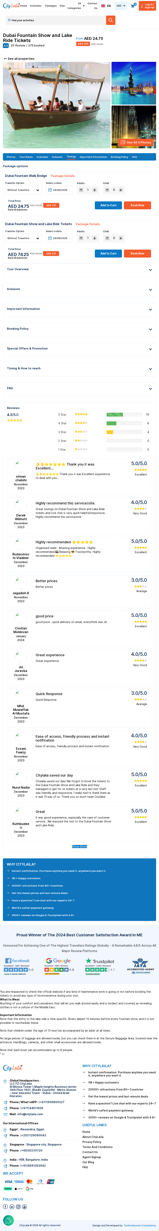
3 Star (62, 432)
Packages (51, 5)
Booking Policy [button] (18, 328)
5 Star (62, 414)
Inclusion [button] (13, 289)
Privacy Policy (91, 1142)
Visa (62, 5)
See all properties (21, 58)
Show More (79, 846)
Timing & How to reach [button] (24, 368)
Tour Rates (26, 157)
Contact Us (92, 6)
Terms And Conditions (97, 1147)
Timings (71, 156)
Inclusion (57, 157)
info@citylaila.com (30, 1114)
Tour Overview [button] (18, 269)
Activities (35, 5)
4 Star (62, 423)
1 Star (62, 449)
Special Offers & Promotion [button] (27, 348)
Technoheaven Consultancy (140, 1225)
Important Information (93, 157)
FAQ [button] (10, 388)
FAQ (134, 157)
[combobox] (106, 6)
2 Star (62, 440)
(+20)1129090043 (33, 1135)
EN (109, 6)
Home (23, 5)
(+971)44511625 (31, 1108)
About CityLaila (93, 1136)
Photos (11, 157)
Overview (42, 157)
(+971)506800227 (51, 1102)
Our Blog (88, 1162)
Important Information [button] (23, 309)
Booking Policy (119, 157)
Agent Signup (91, 1157)
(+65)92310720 (31, 1150)
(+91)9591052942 (33, 1165)
